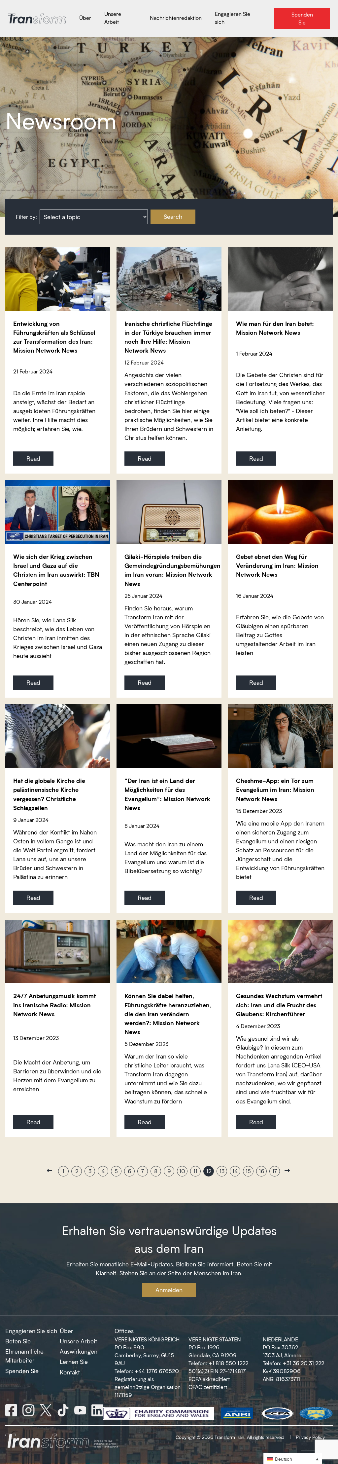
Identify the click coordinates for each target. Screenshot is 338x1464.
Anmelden (169, 1290)
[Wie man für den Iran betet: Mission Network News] (280, 279)
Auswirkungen (78, 1351)
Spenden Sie (22, 1371)
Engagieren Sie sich (31, 1331)
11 (195, 1171)
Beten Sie (18, 1341)
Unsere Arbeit (78, 1341)
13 (222, 1171)
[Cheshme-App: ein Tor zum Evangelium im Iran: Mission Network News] (280, 736)
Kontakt (70, 1372)
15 (248, 1171)
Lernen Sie (74, 1362)
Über (66, 1331)
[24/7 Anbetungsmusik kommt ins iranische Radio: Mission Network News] (57, 951)
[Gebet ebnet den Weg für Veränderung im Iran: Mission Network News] (280, 512)
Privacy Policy (310, 1437)
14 (235, 1171)
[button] (293, 1458)
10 (182, 1171)
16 (261, 1171)
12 (208, 1171)
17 (274, 1171)
